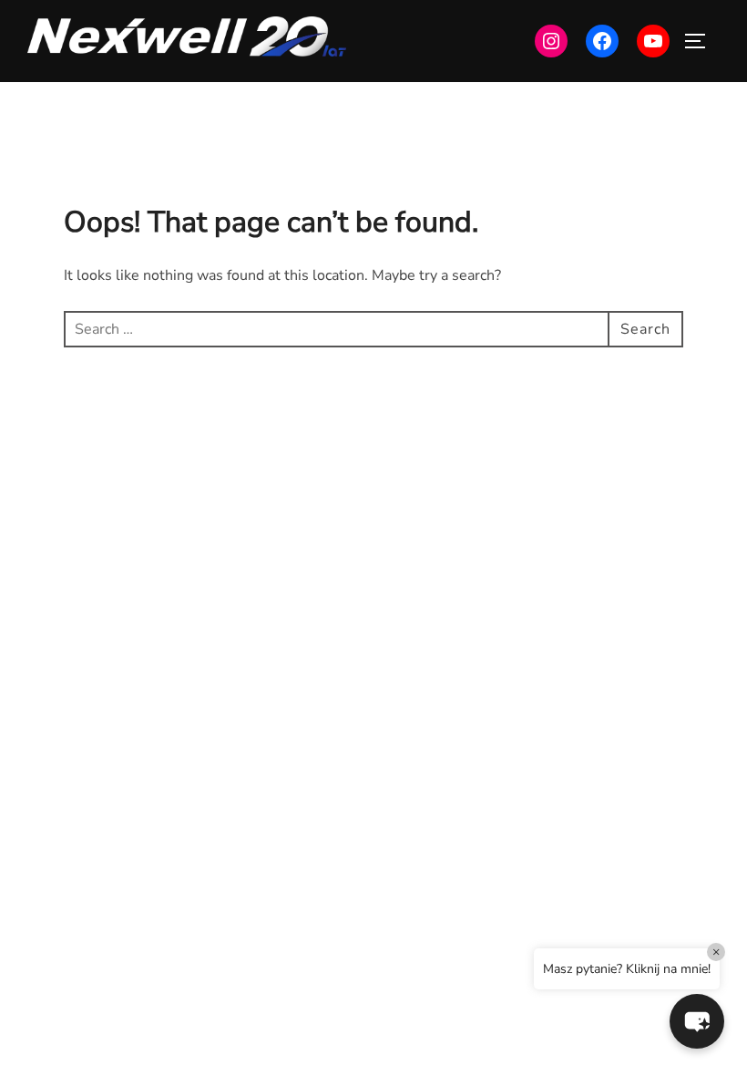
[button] (697, 1021)
